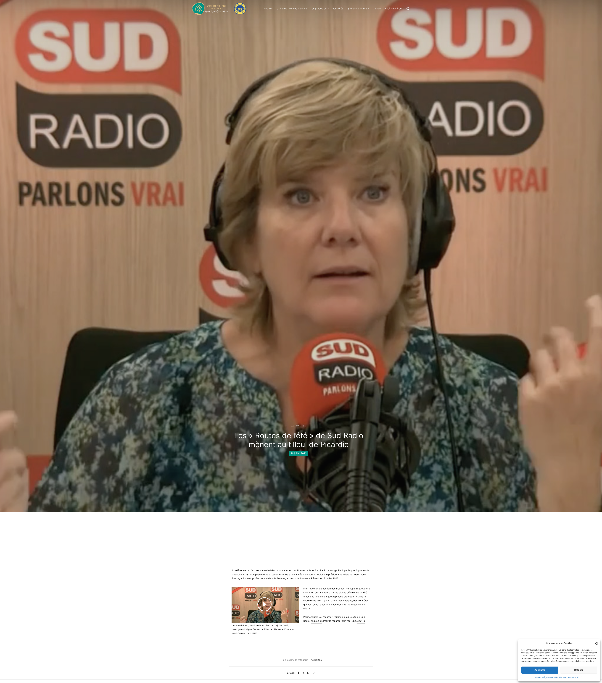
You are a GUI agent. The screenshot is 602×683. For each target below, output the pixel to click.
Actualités (337, 8)
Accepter (539, 669)
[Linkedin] (314, 673)
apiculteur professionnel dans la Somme (262, 578)
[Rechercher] (408, 9)
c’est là (361, 620)
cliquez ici (316, 620)
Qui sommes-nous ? (358, 8)
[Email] (309, 673)
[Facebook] (298, 673)
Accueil (268, 8)
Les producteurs (320, 8)
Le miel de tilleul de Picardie (291, 8)
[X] (303, 673)
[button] (595, 643)
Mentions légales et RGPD (546, 677)
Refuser (578, 669)
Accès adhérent (393, 8)
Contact (377, 8)
